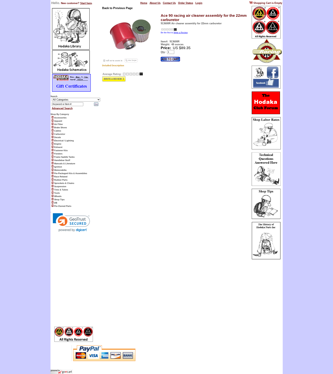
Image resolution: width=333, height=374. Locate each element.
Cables (57, 131)
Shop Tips (59, 199)
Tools (57, 193)
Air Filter (58, 124)
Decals (57, 137)
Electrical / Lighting (64, 140)
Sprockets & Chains (64, 183)
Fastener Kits (61, 150)
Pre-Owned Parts (62, 206)
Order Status (185, 3)
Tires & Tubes (61, 190)
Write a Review (181, 32)
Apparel (58, 121)
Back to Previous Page (117, 8)
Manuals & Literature (64, 163)
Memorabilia (60, 170)
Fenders (58, 154)
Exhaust (58, 147)
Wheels (57, 196)
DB (55, 203)
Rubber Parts (60, 180)
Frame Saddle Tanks (64, 157)
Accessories (60, 118)
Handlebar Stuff (62, 160)
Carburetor (59, 134)
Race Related (60, 176)
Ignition (58, 167)
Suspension (60, 186)
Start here (86, 3)
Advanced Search (62, 108)
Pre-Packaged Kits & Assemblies (70, 173)
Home (143, 3)
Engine (57, 144)
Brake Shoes (60, 127)
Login (198, 3)
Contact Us (169, 3)
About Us (155, 3)
